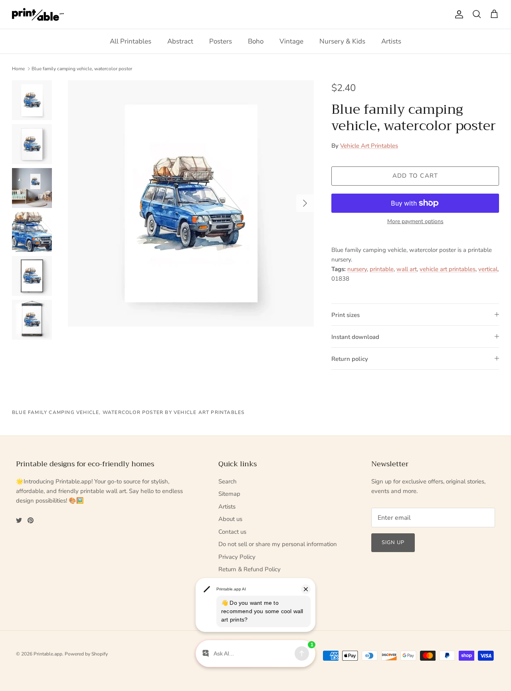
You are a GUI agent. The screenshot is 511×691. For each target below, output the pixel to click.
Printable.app (48, 654)
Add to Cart (415, 176)
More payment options (415, 221)
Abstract (180, 41)
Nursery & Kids (342, 41)
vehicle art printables (447, 269)
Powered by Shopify (86, 654)
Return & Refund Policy (249, 569)
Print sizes (345, 315)
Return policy (349, 359)
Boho (255, 41)
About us (230, 519)
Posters (220, 41)
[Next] (305, 203)
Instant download (355, 337)
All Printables (130, 41)
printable (382, 269)
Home (18, 68)
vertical (487, 269)
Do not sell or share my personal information (277, 544)
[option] (191, 203)
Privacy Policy (237, 557)
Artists (391, 41)
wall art (406, 269)
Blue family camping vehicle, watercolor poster (82, 68)
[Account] (457, 14)
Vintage (291, 41)
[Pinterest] (31, 520)
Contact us (232, 532)
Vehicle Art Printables (369, 146)
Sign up (393, 542)
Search (227, 481)
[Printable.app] (38, 14)
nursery (357, 269)
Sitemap (229, 494)
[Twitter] (19, 520)
